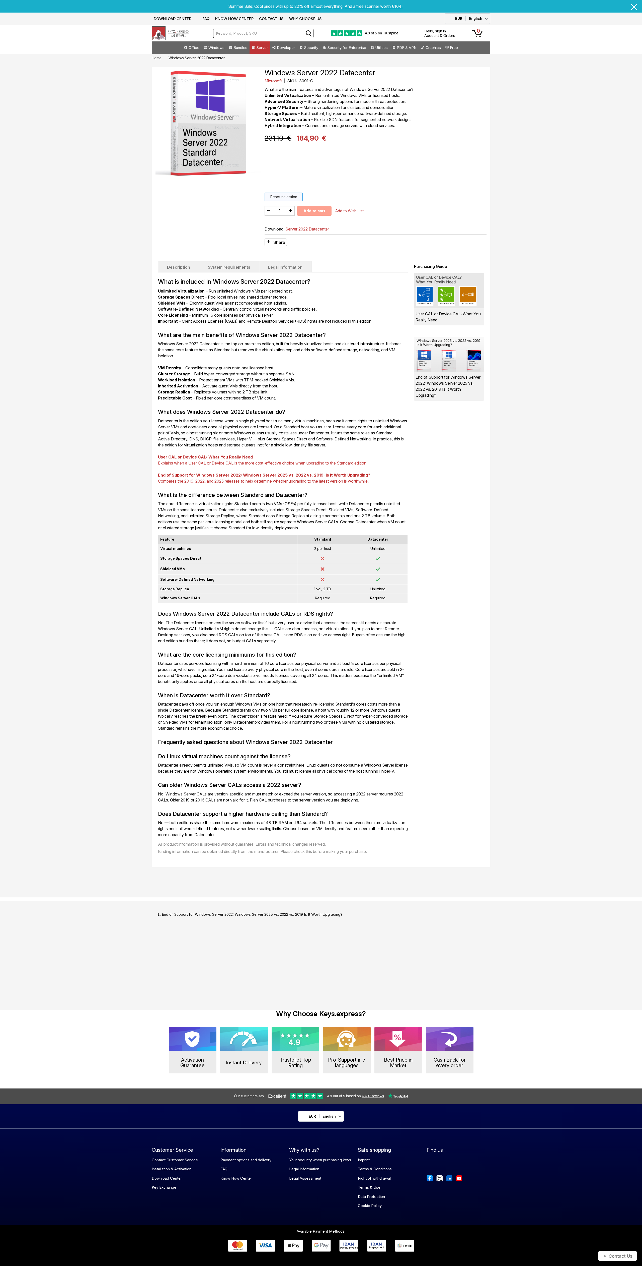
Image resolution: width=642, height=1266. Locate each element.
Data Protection (371, 1196)
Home (157, 58)
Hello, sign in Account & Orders (439, 33)
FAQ (206, 18)
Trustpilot (390, 33)
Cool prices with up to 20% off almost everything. (299, 6)
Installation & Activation (171, 1169)
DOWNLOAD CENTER (172, 18)
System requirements (229, 267)
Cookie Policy (370, 1205)
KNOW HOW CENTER (234, 18)
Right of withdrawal (374, 1178)
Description (178, 267)
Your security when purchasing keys (320, 1160)
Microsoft (274, 80)
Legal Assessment (305, 1178)
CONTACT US (271, 18)
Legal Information (285, 267)
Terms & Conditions (375, 1169)
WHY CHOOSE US (305, 18)
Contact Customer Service (175, 1160)
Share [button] (279, 242)
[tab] (178, 266)
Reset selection (283, 196)
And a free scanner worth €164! (374, 6)
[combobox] (263, 33)
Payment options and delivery (245, 1160)
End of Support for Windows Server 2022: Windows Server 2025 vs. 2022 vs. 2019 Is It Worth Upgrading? (252, 914)
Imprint (364, 1160)
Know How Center (236, 1178)
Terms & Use (369, 1187)
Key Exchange (164, 1187)
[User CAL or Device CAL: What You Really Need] (449, 290)
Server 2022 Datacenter (307, 229)
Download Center (167, 1178)
